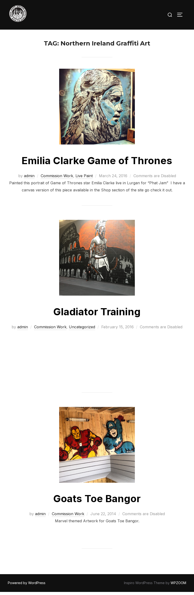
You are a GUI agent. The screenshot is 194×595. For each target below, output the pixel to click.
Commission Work (57, 175)
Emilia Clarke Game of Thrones (97, 160)
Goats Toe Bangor (97, 498)
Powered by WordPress (26, 583)
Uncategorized (82, 327)
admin (29, 175)
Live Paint (84, 175)
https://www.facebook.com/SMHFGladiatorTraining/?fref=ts (117, 353)
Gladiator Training (97, 312)
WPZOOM (178, 583)
